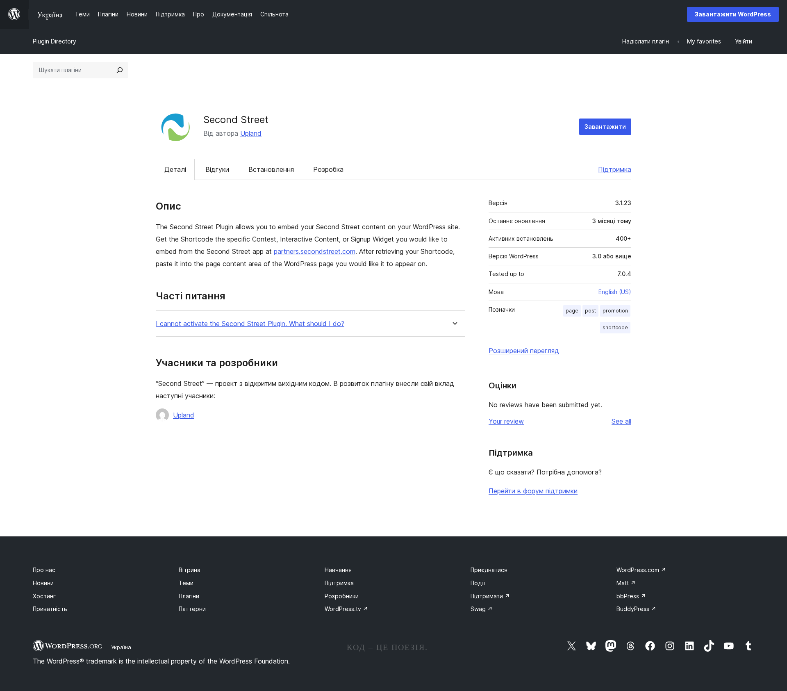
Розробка (328, 169)
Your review (506, 421)
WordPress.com (641, 569)
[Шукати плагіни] (119, 70)
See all (621, 421)
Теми (186, 582)
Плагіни (189, 596)
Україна (121, 647)
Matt (626, 582)
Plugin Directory (54, 41)
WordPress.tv (346, 608)
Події (478, 582)
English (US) (614, 291)
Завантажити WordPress (733, 14)
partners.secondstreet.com (314, 251)
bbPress (631, 596)
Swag (482, 608)
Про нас (44, 569)
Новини (43, 582)
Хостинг (44, 596)
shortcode (615, 327)
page (572, 311)
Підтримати (490, 596)
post (590, 311)
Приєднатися (489, 569)
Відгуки (217, 169)
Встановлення (271, 169)
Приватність (50, 608)
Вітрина (189, 569)
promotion (615, 311)
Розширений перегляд (524, 351)
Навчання (338, 569)
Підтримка (614, 169)
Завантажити (605, 126)
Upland (251, 133)
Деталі (175, 169)
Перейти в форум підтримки (533, 491)
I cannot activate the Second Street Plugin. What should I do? (250, 324)
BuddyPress (636, 608)
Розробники (342, 596)
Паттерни (192, 608)
